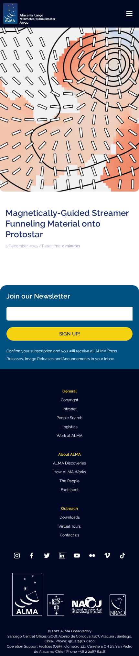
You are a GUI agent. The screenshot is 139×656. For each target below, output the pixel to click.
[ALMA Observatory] (37, 13)
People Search (69, 418)
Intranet (70, 409)
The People (69, 481)
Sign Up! (69, 334)
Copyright (69, 400)
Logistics (69, 427)
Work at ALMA (69, 435)
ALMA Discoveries (69, 463)
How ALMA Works (69, 472)
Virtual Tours (70, 526)
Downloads (69, 517)
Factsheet (70, 489)
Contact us (69, 535)
